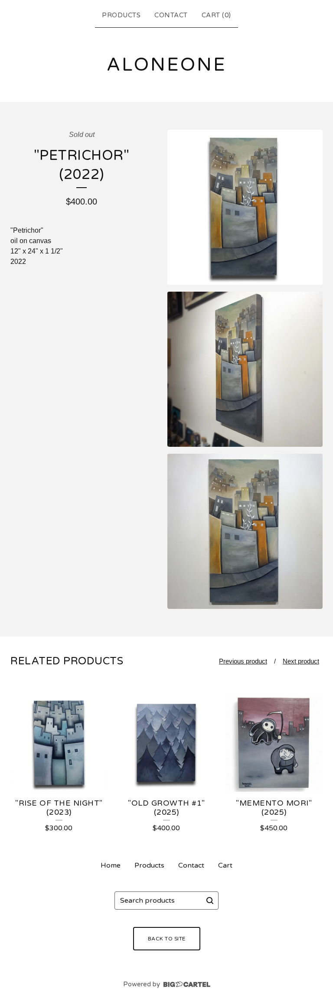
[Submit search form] (210, 900)
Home (111, 865)
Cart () (216, 15)
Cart (225, 865)
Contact (171, 15)
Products (121, 15)
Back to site (167, 939)
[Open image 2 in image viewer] (245, 369)
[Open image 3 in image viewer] (245, 531)
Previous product (243, 661)
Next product (301, 661)
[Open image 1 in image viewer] (245, 207)
